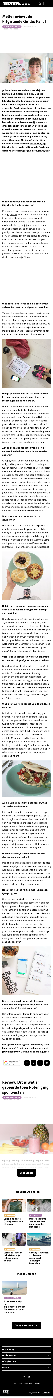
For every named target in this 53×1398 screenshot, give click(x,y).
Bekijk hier (26, 1051)
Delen (27, 1063)
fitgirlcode (13, 29)
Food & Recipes (9, 1355)
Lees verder (26, 1172)
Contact (37, 1383)
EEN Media (46, 1393)
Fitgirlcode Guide (23, 93)
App (47, 1063)
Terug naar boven (24, 1325)
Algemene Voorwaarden (22, 1383)
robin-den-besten (16, 1100)
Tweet (33, 1063)
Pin (40, 1063)
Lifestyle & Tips (9, 1361)
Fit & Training (8, 1349)
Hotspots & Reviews (12, 27)
